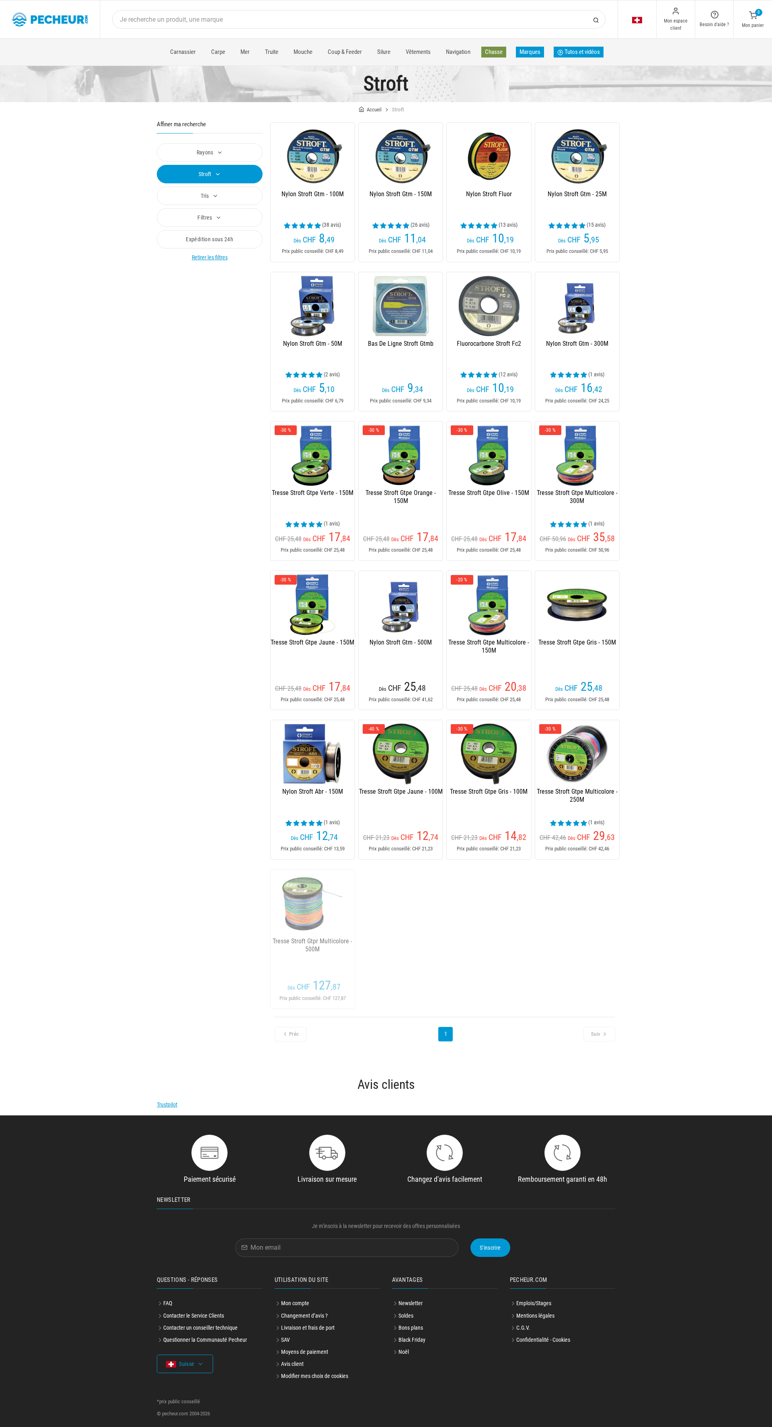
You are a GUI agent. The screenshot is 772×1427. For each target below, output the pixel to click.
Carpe (218, 51)
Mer (245, 51)
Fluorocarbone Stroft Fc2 (489, 343)
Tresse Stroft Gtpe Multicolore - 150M (488, 646)
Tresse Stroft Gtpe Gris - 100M (489, 791)
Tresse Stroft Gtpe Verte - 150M (312, 493)
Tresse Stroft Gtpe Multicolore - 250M (577, 795)
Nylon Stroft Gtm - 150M (401, 194)
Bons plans (410, 1327)
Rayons (206, 152)
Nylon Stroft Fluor (489, 194)
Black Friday (411, 1340)
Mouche (303, 51)
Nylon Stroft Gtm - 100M (312, 194)
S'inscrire (490, 1247)
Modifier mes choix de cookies (314, 1376)
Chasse (494, 51)
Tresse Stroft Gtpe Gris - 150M (577, 642)
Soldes (405, 1315)
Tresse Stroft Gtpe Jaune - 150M (312, 642)
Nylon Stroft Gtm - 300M (577, 343)
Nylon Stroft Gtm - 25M (577, 194)
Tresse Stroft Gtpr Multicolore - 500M (312, 945)
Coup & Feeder (345, 51)
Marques (529, 51)
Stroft (206, 174)
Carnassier (183, 51)
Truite (271, 51)
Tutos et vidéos (581, 51)
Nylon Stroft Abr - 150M (312, 791)
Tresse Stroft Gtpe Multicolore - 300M (577, 497)
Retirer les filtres (210, 257)
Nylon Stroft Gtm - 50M (312, 343)
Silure (383, 51)
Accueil (374, 110)
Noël (403, 1352)
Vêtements (418, 51)
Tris (205, 196)
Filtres (205, 217)
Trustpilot (167, 1104)
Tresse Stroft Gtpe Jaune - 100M (401, 791)
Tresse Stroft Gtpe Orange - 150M (400, 497)
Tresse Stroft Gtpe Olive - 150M (488, 493)
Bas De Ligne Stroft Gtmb (400, 343)
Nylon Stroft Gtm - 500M (401, 642)
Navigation (458, 51)
